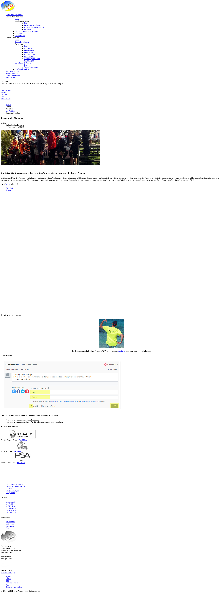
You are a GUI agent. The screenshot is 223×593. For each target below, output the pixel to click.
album (8, 184)
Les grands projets (12, 491)
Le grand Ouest (11, 512)
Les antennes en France (14, 484)
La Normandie (11, 508)
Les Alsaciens (11, 510)
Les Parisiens (10, 504)
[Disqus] (111, 222)
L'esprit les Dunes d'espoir (15, 486)
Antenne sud (10, 502)
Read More (23, 440)
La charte (9, 488)
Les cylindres (10, 493)
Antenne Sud (10, 522)
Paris (7, 528)
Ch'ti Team (10, 524)
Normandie (10, 526)
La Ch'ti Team (11, 506)
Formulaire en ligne (8, 573)
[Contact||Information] (111, 347)
